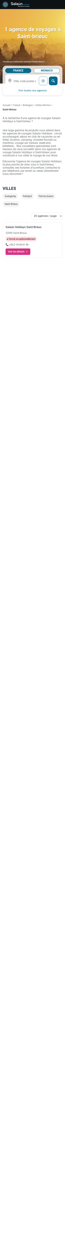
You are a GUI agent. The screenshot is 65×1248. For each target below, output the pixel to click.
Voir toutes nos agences (32, 90)
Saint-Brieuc (11, 204)
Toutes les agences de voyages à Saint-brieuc (24, 62)
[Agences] (20, 4)
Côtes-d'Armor (43, 105)
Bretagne (28, 105)
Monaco (47, 70)
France (18, 70)
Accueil (6, 105)
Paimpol (27, 196)
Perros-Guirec (46, 196)
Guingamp (10, 196)
